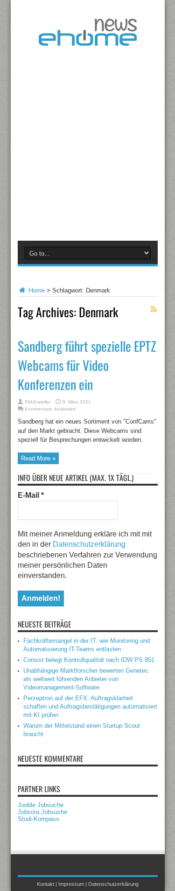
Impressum (71, 884)
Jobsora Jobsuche (42, 811)
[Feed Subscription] (154, 309)
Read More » (38, 458)
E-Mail (31, 495)
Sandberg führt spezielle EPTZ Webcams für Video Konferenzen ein (87, 365)
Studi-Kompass (38, 818)
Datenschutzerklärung (89, 544)
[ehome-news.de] (88, 39)
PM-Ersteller (37, 401)
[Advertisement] (87, 141)
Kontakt (45, 884)
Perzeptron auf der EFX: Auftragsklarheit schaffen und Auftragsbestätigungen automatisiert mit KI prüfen (90, 706)
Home (36, 290)
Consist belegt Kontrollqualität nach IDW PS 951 (88, 659)
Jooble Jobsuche (40, 804)
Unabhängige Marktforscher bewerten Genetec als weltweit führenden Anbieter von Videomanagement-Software (85, 679)
